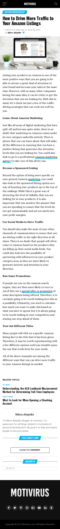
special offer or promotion (37, 291)
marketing (34, 179)
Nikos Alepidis (14, 33)
